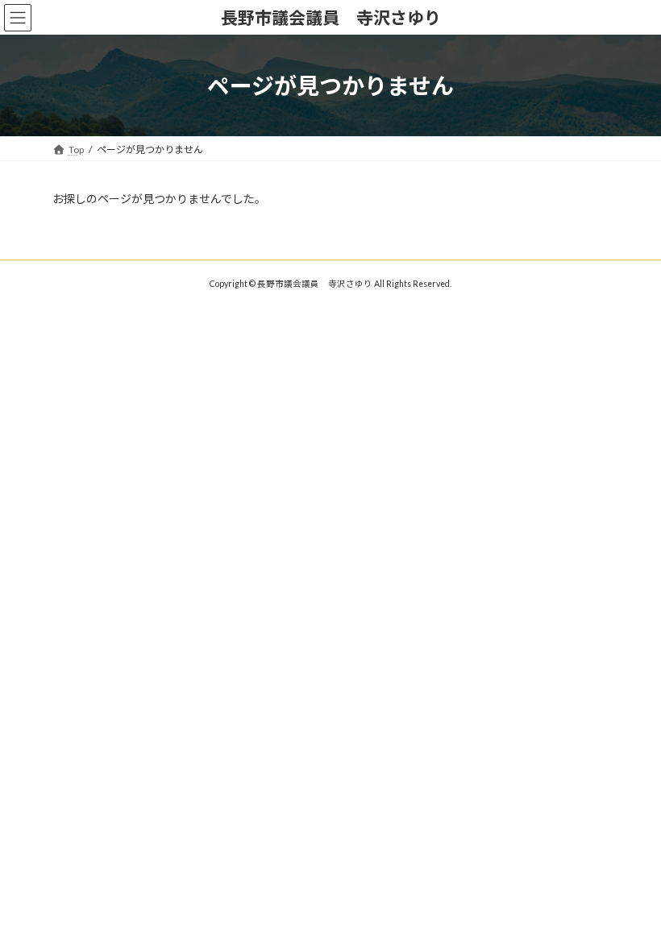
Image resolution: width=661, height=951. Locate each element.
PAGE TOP (631, 906)
